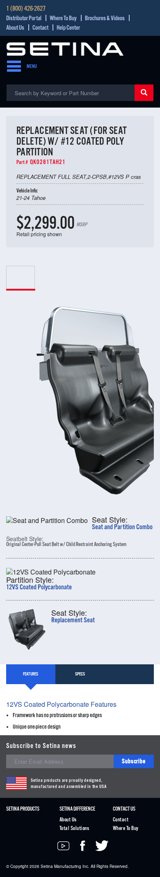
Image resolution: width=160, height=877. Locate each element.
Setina (47, 866)
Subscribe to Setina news (41, 746)
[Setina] (65, 48)
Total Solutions (74, 828)
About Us (15, 28)
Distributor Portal (23, 18)
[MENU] (11, 67)
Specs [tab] (80, 674)
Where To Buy (63, 18)
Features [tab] (30, 674)
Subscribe (134, 761)
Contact (40, 28)
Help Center (68, 28)
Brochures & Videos (105, 18)
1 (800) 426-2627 (26, 9)
